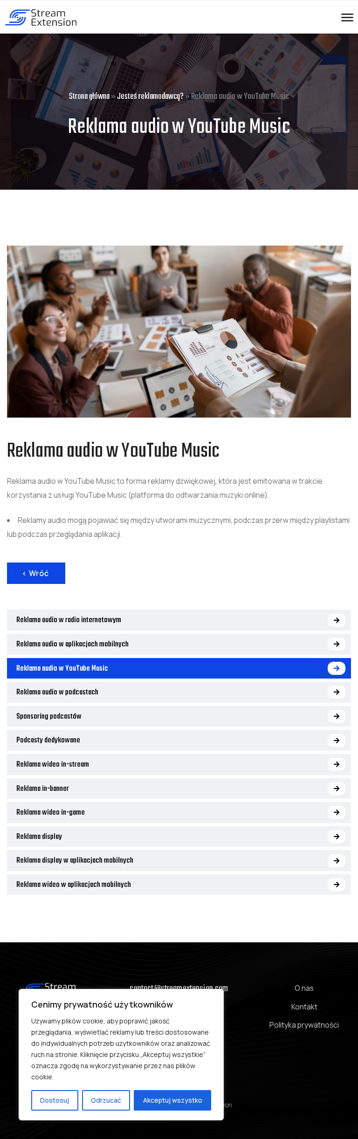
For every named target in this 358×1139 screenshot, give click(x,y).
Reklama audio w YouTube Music (62, 669)
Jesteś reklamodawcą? (150, 96)
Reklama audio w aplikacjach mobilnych (72, 644)
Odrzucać (106, 1100)
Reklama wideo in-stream (52, 765)
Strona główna (89, 96)
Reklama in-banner (42, 789)
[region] (121, 1054)
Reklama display (39, 837)
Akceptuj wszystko (172, 1100)
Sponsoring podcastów (49, 717)
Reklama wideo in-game (50, 813)
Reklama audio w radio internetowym (68, 620)
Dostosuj (54, 1100)
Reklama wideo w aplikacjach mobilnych (73, 885)
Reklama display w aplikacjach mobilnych (74, 861)
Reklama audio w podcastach (57, 692)
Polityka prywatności (304, 1025)
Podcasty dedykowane (48, 740)
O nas (304, 988)
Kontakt (304, 1007)
